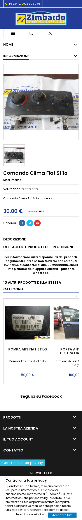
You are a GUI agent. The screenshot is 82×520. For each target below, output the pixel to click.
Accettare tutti (62, 515)
